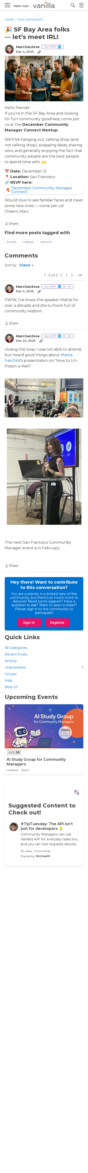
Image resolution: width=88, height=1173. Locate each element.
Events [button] (11, 241)
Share (11, 224)
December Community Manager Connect (42, 190)
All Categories (16, 648)
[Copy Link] (39, 52)
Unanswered (44, 667)
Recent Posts (16, 654)
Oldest (25, 265)
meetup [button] (28, 241)
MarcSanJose (28, 47)
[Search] (73, 5)
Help (8, 680)
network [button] (46, 241)
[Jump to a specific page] (79, 275)
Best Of (11, 687)
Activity (11, 661)
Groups (10, 674)
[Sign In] (81, 5)
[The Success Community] (34, 5)
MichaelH (43, 856)
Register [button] (57, 622)
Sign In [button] (29, 622)
